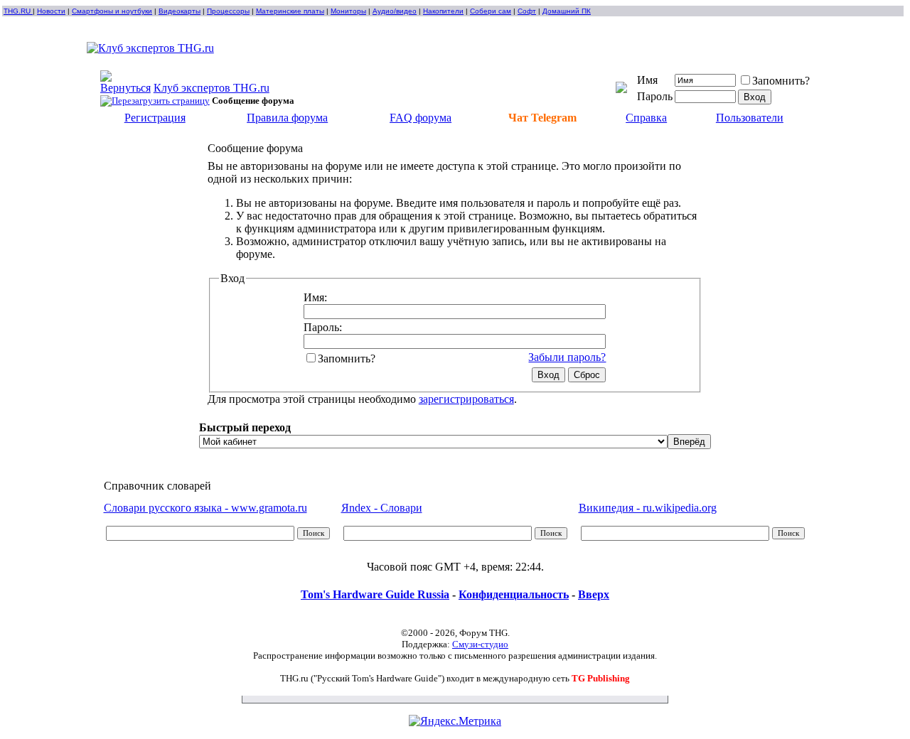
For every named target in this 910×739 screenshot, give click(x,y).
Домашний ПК (566, 11)
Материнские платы (290, 11)
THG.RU (18, 11)
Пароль (655, 96)
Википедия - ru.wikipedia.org (648, 508)
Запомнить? (781, 81)
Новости (51, 11)
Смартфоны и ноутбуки (112, 11)
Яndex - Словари (381, 508)
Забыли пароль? (567, 357)
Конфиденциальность (514, 594)
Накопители (443, 11)
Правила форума (287, 118)
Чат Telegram (542, 118)
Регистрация (155, 118)
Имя (647, 80)
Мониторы (348, 11)
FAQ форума (420, 118)
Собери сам (490, 11)
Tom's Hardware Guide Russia (375, 594)
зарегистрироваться (466, 399)
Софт (527, 11)
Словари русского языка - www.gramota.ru (205, 508)
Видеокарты (179, 11)
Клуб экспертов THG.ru (211, 88)
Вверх (593, 594)
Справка (646, 118)
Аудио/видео (395, 11)
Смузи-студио (480, 644)
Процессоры (228, 11)
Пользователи (749, 118)
